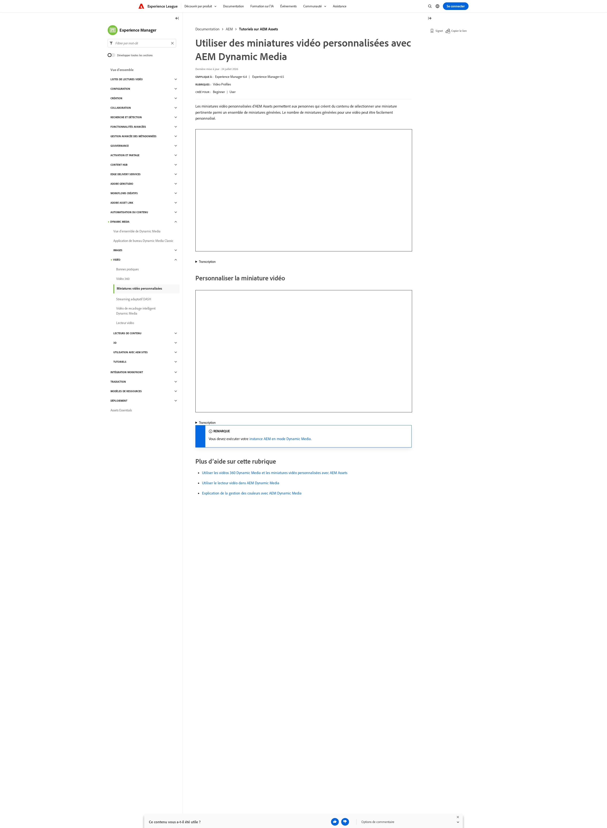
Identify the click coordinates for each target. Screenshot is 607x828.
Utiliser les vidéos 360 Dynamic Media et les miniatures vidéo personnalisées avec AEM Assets (274, 472)
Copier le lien (459, 31)
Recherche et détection (126, 117)
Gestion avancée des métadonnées (133, 136)
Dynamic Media (119, 221)
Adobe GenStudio (121, 183)
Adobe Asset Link (121, 202)
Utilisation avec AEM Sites (130, 352)
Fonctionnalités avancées (128, 126)
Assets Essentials (121, 410)
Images (117, 250)
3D (114, 342)
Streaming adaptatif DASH (133, 299)
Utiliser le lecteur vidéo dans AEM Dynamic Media (240, 482)
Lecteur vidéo (125, 323)
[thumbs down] (345, 822)
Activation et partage (124, 155)
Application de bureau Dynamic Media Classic (143, 241)
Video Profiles (222, 84)
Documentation (207, 29)
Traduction (118, 381)
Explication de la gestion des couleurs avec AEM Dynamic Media (252, 493)
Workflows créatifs (124, 193)
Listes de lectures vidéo (126, 79)
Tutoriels (119, 361)
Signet (439, 31)
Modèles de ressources (126, 391)
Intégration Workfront (126, 372)
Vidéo (116, 259)
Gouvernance (119, 145)
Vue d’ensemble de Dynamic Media (137, 231)
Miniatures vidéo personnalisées (139, 288)
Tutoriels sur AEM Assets (258, 29)
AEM (229, 29)
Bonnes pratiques (127, 269)
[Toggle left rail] (177, 18)
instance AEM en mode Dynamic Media (280, 438)
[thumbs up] (335, 822)
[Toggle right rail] (429, 18)
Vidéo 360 (122, 279)
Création (116, 98)
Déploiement (118, 400)
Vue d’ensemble (121, 70)
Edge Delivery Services (125, 174)
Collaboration (120, 107)
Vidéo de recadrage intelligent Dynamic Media (136, 310)
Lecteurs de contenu (127, 333)
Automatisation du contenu (129, 212)
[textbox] (142, 43)
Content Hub (119, 164)
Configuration (120, 88)
